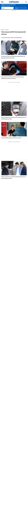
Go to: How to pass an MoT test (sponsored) (11, 37)
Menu (2, 2)
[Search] (26, 2)
